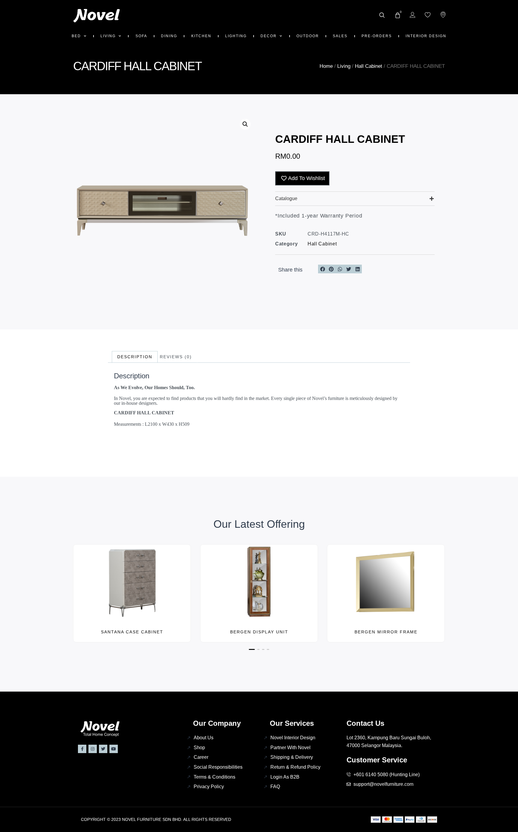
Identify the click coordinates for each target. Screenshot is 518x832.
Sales (340, 36)
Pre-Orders (377, 36)
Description (134, 356)
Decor (268, 36)
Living (108, 36)
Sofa (141, 36)
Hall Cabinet (368, 66)
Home (326, 66)
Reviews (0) (176, 356)
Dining (169, 36)
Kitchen (201, 36)
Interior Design (426, 36)
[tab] (135, 356)
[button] (382, 14)
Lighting (236, 36)
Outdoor (307, 36)
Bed (76, 36)
